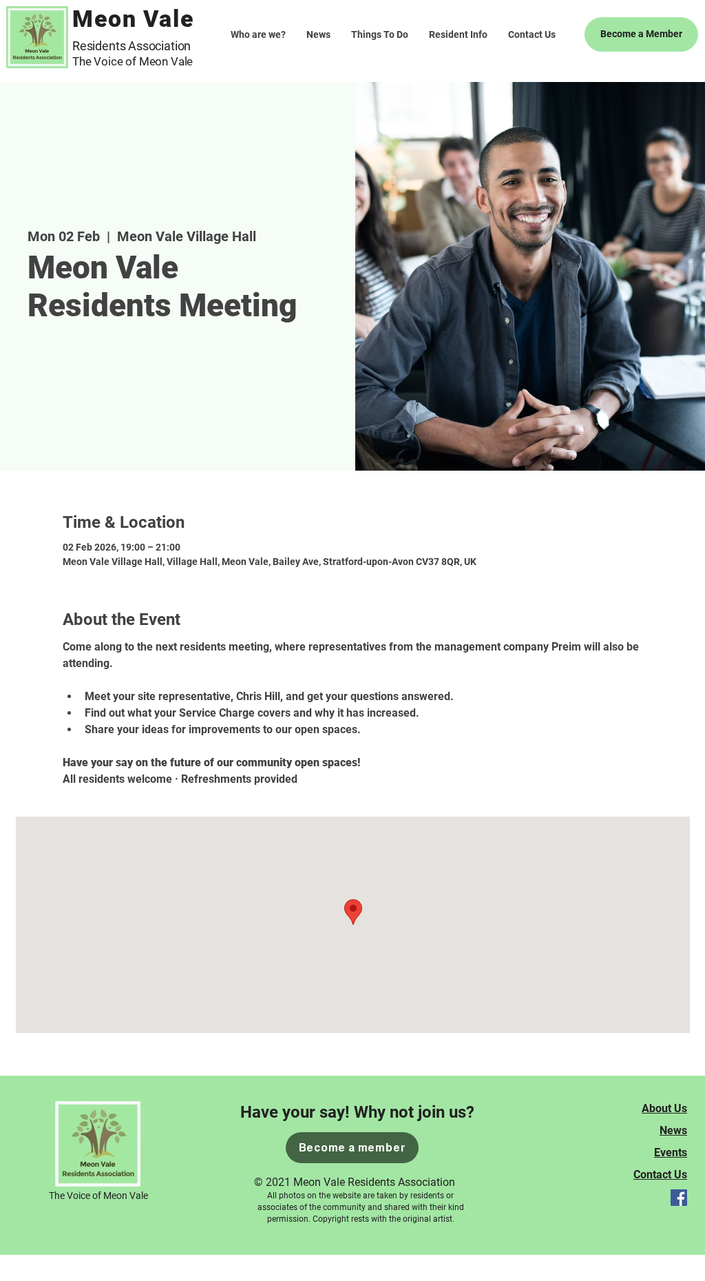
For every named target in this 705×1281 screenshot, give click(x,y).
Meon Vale (133, 18)
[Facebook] (679, 1197)
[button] (380, 34)
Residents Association (131, 46)
